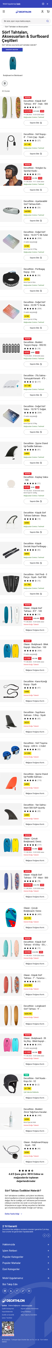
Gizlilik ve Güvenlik (8, 1315)
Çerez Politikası (26, 1312)
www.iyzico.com (26, 1305)
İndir (18, 4)
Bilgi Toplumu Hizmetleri (29, 1315)
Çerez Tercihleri (7, 1318)
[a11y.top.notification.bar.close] (47, 3)
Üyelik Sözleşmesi (8, 1309)
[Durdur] (43, 3)
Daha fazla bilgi (12, 1214)
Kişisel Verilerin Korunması (29, 1309)
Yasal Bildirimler (7, 1312)
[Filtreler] (4, 83)
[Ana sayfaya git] (23, 12)
